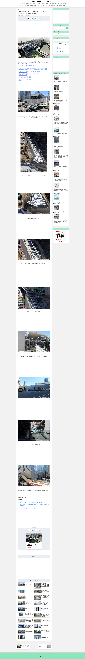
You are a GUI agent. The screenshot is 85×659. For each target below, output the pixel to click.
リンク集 (45, 656)
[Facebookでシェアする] (32, 18)
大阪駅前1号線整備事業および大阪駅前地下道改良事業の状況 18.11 (30, 508)
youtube (60, 5)
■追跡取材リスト (20, 80)
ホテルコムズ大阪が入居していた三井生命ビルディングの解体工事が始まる (31, 502)
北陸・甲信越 (60, 3)
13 (60, 48)
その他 (64, 5)
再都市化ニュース (29, 3)
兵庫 (53, 3)
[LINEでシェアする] (39, 18)
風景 (57, 5)
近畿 (50, 3)
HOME (43, 654)
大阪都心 (43, 3)
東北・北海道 (27, 5)
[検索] (67, 28)
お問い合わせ (49, 656)
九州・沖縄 (21, 5)
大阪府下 (47, 3)
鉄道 (44, 5)
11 (57, 48)
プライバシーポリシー (39, 656)
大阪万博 (39, 3)
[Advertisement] (34, 30)
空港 (46, 5)
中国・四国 (64, 3)
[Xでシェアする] (29, 18)
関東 (38, 5)
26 (59, 51)
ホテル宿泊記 (53, 5)
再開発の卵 (34, 3)
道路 (49, 5)
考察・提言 (23, 3)
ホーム (53, 656)
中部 (55, 3)
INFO (19, 3)
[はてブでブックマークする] (36, 18)
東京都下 (35, 5)
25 (57, 51)
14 (62, 48)
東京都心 (31, 5)
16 (65, 48)
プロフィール (33, 656)
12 (59, 48)
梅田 (49, 551)
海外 (41, 5)
